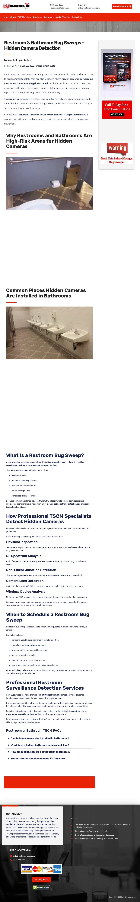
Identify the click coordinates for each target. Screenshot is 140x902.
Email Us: (82, 5)
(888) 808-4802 (56, 5)
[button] (49, 738)
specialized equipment (57, 528)
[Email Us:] (74, 6)
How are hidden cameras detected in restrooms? (40, 751)
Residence (37, 17)
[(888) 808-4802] (45, 6)
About (13, 17)
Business (48, 17)
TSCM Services (24, 17)
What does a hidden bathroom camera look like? (40, 745)
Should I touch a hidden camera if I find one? (38, 758)
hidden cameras (19, 475)
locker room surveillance (31, 650)
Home (5, 17)
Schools (57, 17)
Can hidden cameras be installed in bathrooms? (40, 738)
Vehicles (66, 17)
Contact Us (77, 17)
